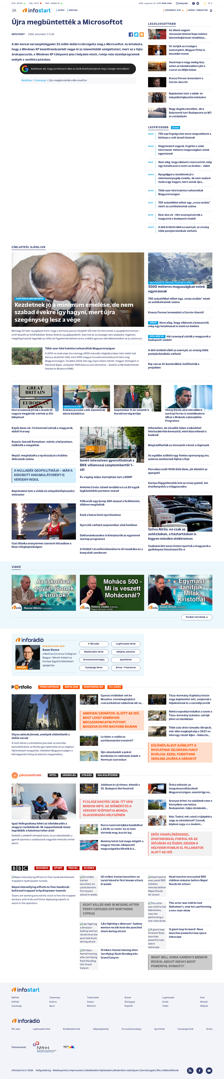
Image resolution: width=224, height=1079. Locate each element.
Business (42, 868)
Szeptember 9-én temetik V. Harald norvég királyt (132, 412)
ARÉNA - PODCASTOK (198, 10)
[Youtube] (209, 1070)
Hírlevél (203, 1002)
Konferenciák (93, 687)
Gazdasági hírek (185, 1029)
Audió (165, 1002)
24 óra (61, 10)
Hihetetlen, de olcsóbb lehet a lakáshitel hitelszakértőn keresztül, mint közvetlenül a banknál (177, 432)
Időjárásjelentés (101, 1029)
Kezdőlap (26, 80)
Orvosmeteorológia (131, 1029)
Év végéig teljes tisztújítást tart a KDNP (106, 477)
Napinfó (129, 1006)
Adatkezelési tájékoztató (98, 1070)
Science (89, 868)
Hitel (53, 775)
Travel (73, 868)
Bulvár (128, 997)
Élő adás (94, 644)
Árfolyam (71, 687)
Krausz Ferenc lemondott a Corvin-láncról (176, 312)
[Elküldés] (141, 34)
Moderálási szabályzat (125, 1070)
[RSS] (190, 1070)
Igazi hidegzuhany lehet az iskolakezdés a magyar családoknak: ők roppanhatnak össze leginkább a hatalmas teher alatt (41, 827)
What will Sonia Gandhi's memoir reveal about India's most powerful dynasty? (179, 962)
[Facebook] (199, 1070)
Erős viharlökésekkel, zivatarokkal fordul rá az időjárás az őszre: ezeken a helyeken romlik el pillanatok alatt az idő (177, 843)
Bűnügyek (130, 1002)
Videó (165, 1006)
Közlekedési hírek (71, 1029)
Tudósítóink (93, 997)
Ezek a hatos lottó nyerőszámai (100, 515)
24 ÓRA (175, 128)
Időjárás (204, 1006)
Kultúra (53, 1002)
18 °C (209, 3)
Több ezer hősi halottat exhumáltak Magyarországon (80, 348)
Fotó (202, 997)
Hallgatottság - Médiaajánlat (52, 1070)
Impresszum (76, 1070)
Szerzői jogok (147, 1070)
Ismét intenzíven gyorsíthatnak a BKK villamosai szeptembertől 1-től (107, 465)
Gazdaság (40, 80)
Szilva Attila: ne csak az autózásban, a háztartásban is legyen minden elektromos (172, 534)
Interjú (90, 1002)
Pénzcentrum (49, 687)
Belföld (15, 997)
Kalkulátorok (108, 775)
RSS (158, 1070)
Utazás (87, 775)
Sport (58, 868)
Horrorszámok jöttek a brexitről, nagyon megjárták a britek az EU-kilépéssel (33, 414)
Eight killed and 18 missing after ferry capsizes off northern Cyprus (111, 909)
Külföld (15, 1002)
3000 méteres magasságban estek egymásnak (176, 289)
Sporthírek (159, 1029)
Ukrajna (73, 10)
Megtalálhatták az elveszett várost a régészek (178, 445)
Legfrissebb (168, 997)
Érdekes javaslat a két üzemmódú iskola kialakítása (84, 412)
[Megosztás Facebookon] (130, 34)
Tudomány (54, 997)
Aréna (209, 1029)
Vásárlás (69, 775)
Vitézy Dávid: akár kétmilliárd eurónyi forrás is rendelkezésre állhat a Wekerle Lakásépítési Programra (185, 415)
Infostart (18, 34)
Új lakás (115, 687)
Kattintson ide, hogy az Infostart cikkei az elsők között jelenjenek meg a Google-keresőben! (80, 69)
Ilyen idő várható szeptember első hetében (108, 525)
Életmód (91, 1006)
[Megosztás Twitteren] (136, 34)
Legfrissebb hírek (41, 1029)
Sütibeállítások (170, 1070)
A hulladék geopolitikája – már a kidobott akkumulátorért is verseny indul (43, 475)
